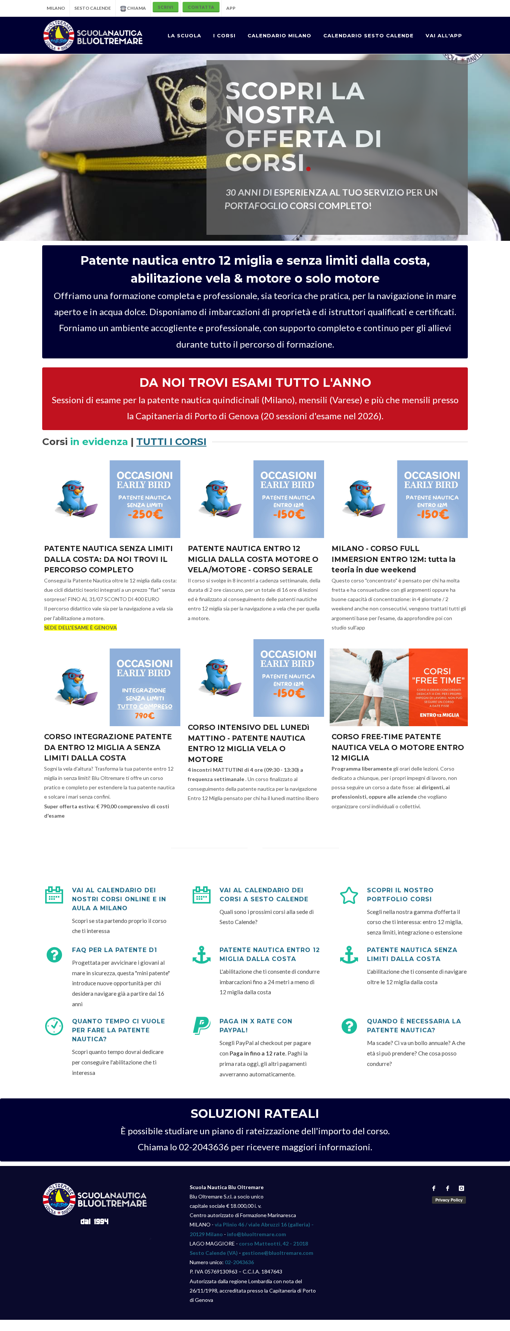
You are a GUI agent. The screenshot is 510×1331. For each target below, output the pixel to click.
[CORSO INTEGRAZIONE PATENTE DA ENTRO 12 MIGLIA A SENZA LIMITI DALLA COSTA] (111, 687)
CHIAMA (136, 8)
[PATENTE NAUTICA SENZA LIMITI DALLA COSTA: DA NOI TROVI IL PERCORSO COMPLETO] (111, 499)
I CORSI (224, 35)
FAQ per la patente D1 (114, 950)
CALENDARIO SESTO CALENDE (368, 35)
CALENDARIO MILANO (279, 35)
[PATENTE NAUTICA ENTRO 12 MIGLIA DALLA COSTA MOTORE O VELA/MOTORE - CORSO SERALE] (255, 499)
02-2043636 (239, 1262)
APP (231, 8)
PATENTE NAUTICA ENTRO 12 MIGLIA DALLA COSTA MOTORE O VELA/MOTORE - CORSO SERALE (253, 559)
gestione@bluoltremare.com (277, 1253)
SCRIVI (165, 6)
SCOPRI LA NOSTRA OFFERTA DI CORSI (304, 126)
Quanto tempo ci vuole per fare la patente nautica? (118, 1030)
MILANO (56, 8)
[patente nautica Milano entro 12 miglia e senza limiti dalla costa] (93, 35)
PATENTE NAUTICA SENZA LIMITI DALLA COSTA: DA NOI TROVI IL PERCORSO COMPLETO (108, 559)
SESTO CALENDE (92, 8)
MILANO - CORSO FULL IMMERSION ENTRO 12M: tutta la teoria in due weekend (393, 559)
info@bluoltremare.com (256, 1234)
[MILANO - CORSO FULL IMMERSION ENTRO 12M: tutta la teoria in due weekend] (399, 499)
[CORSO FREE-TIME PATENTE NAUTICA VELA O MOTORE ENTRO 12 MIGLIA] (399, 687)
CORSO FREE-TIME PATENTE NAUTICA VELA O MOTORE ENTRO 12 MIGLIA (398, 747)
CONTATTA (201, 6)
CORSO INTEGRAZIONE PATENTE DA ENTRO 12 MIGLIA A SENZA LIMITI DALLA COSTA (108, 747)
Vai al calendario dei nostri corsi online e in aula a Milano (119, 899)
